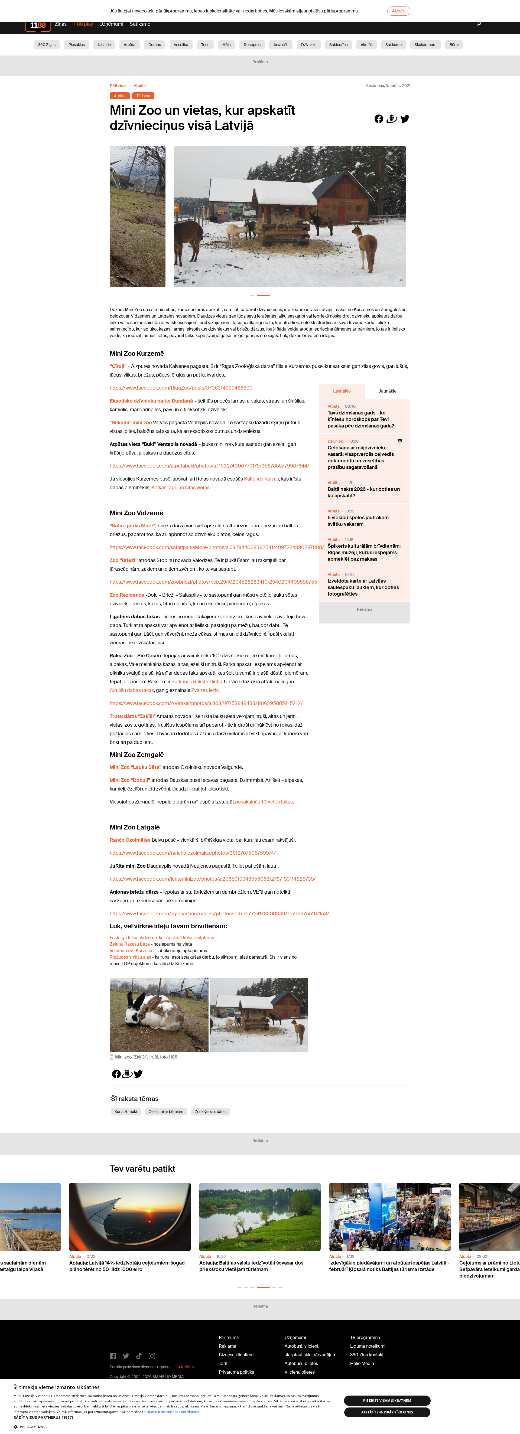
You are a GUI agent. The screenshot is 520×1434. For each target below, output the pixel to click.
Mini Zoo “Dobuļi (129, 780)
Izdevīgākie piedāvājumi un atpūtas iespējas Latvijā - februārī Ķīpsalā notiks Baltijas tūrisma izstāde (259, 1266)
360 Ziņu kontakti (367, 1355)
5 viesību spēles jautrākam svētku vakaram (358, 520)
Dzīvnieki (308, 44)
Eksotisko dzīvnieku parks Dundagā (151, 401)
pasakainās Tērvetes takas (264, 802)
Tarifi (224, 1363)
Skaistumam (426, 44)
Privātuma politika (236, 1372)
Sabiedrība (338, 44)
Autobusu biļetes (301, 1363)
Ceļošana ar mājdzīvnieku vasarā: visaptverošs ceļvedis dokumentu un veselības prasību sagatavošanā (361, 458)
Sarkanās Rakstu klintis (196, 681)
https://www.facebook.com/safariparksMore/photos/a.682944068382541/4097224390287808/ (217, 547)
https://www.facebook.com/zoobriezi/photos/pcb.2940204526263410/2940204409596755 (213, 582)
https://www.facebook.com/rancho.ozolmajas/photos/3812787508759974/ (193, 853)
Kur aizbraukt (126, 1111)
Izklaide (104, 44)
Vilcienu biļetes (300, 1372)
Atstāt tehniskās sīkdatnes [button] (387, 1412)
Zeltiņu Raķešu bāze (130, 944)
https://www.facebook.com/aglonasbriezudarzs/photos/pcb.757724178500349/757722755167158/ (219, 913)
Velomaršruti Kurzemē (132, 950)
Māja (226, 44)
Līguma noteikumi (367, 1346)
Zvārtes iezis (205, 690)
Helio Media (362, 1363)
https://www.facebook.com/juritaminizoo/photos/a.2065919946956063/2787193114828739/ (213, 879)
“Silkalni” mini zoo (131, 422)
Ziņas (61, 24)
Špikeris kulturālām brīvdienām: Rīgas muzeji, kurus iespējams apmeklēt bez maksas (364, 552)
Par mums (229, 1337)
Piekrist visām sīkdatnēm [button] (387, 1400)
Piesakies (77, 44)
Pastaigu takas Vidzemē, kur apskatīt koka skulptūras (162, 937)
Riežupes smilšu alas (130, 957)
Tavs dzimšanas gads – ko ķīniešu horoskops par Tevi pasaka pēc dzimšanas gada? (361, 419)
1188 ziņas (118, 85)
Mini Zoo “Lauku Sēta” (135, 767)
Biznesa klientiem (236, 1355)
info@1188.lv (184, 1366)
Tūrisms (143, 95)
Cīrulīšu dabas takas (132, 690)
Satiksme (140, 24)
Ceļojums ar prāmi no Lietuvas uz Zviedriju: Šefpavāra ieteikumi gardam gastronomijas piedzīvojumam (378, 1269)
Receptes (252, 44)
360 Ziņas (47, 44)
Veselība (181, 44)
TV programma (365, 1337)
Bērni (454, 44)
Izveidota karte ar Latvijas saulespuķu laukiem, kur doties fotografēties (363, 587)
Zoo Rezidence (127, 595)
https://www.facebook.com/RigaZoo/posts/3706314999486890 (181, 388)
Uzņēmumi (111, 24)
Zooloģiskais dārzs (210, 1111)
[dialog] (260, 1406)
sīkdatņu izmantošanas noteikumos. (172, 1411)
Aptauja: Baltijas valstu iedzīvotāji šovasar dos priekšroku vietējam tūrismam (121, 1266)
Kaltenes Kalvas (261, 479)
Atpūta (129, 44)
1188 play (83, 24)
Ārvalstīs (281, 44)
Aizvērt (399, 11)
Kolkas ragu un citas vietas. (181, 487)
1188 (121, 1338)
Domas (154, 44)
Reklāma (227, 1346)
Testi (205, 44)
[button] (252, 295)
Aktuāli (366, 44)
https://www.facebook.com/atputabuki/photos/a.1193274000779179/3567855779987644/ (209, 466)
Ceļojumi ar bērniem (166, 1111)
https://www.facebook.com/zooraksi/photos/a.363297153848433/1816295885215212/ (206, 703)
